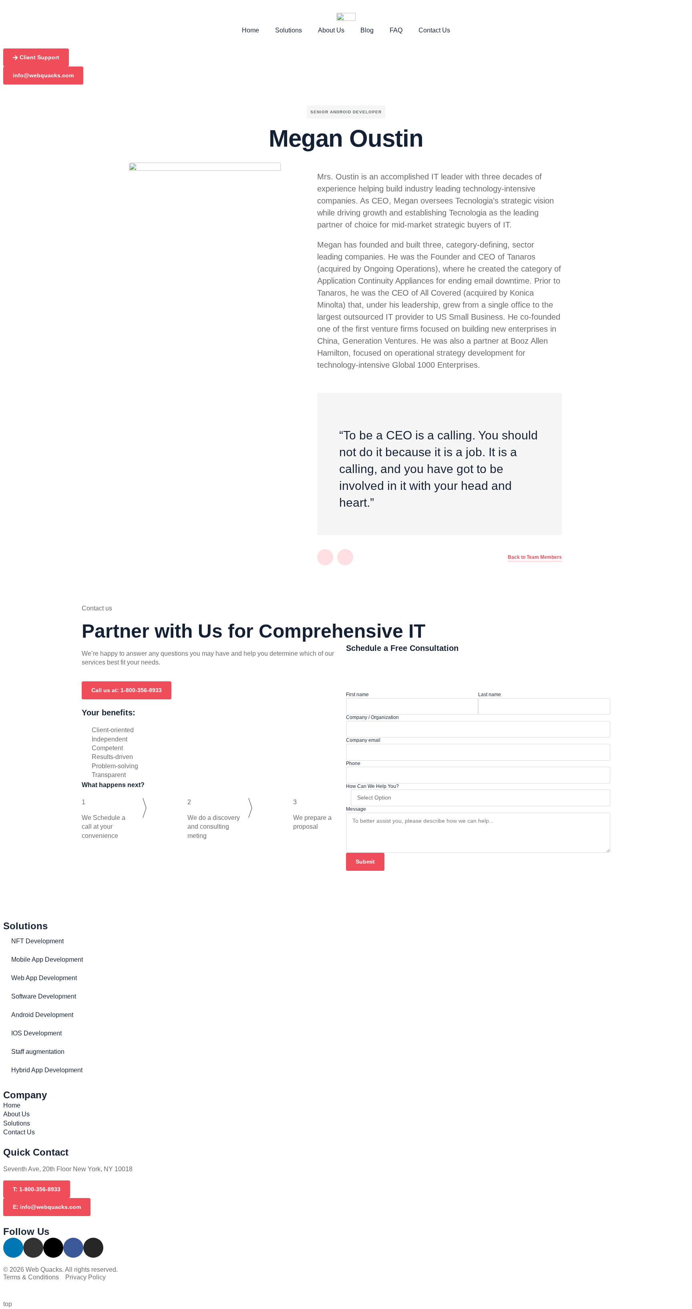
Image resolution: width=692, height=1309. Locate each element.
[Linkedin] (325, 557)
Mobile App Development (47, 959)
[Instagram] (93, 1248)
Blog (367, 30)
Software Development (43, 996)
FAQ (396, 30)
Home (250, 30)
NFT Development (37, 941)
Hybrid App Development (46, 1070)
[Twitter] (345, 557)
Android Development (42, 1014)
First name (357, 694)
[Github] (33, 1248)
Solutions (288, 30)
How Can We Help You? (372, 786)
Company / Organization (372, 717)
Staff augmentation (37, 1051)
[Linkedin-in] (13, 1248)
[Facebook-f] (73, 1248)
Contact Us (434, 30)
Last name (489, 694)
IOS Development (36, 1033)
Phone (353, 763)
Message (356, 809)
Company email (363, 740)
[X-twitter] (53, 1248)
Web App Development (44, 978)
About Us (331, 30)
